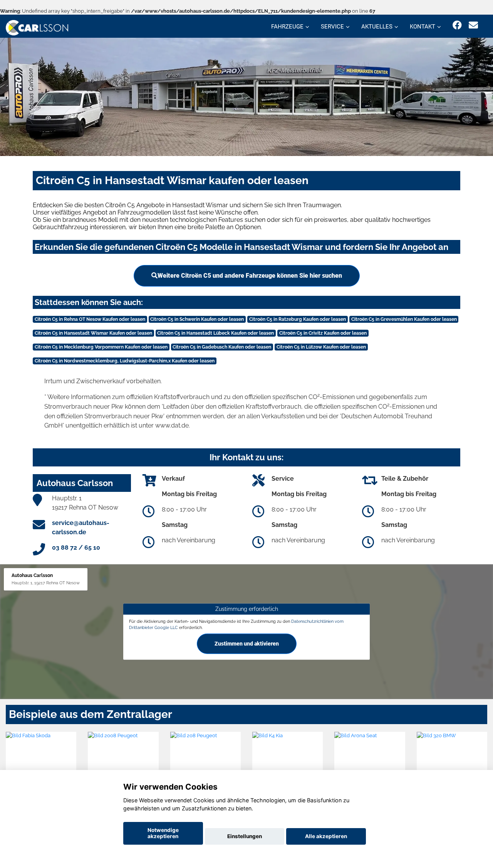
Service (332, 26)
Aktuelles (376, 26)
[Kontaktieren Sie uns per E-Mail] (473, 25)
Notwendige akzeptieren (163, 833)
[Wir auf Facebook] (457, 25)
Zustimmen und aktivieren (247, 644)
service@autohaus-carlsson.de (80, 527)
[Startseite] (37, 27)
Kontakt (422, 26)
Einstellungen (244, 836)
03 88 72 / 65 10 (76, 547)
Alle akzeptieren (326, 836)
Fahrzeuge (287, 26)
